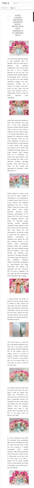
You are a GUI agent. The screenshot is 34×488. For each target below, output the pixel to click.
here (8, 399)
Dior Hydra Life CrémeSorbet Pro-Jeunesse (17, 395)
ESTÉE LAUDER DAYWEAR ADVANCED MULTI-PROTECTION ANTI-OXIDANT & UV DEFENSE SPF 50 (18, 25)
